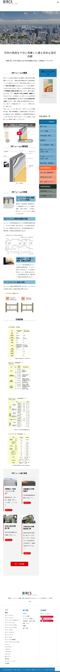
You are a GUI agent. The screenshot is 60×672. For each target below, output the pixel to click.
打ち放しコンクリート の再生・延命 (46, 157)
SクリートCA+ (8, 637)
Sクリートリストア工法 (11, 625)
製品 (6, 612)
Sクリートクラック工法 (11, 627)
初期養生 (42, 140)
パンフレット (46, 96)
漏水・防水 (43, 126)
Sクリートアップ (9, 617)
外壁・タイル (26, 623)
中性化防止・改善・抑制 (29, 621)
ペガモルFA (8, 651)
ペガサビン (7, 649)
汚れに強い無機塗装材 (46, 172)
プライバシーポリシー (45, 614)
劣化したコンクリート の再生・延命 (46, 150)
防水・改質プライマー (46, 181)
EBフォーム (8, 510)
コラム (12, 109)
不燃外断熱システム (46, 191)
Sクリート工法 (8, 630)
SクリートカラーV (9, 632)
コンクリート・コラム (10, 661)
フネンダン (7, 654)
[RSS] (30, 601)
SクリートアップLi (9, 622)
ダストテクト (8, 646)
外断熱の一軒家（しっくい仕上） (10, 491)
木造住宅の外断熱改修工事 (28, 527)
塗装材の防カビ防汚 (46, 177)
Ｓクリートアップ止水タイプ (12, 620)
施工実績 (7, 658)
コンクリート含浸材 (28, 618)
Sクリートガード (9, 615)
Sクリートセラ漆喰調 (10, 639)
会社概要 (7, 663)
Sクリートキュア (9, 634)
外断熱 (24, 625)
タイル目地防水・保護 (46, 145)
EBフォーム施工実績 (19, 564)
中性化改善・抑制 (45, 135)
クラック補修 (44, 131)
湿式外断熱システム (46, 196)
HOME (6, 610)
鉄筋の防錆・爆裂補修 (46, 163)
